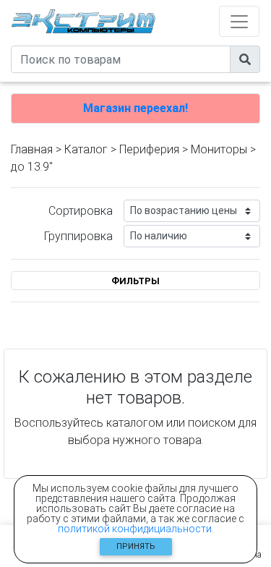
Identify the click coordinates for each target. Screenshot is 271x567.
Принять (135, 546)
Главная (32, 149)
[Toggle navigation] (239, 21)
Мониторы (219, 149)
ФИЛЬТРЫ (135, 281)
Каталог (86, 149)
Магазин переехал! (135, 108)
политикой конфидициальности (135, 528)
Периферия (149, 149)
